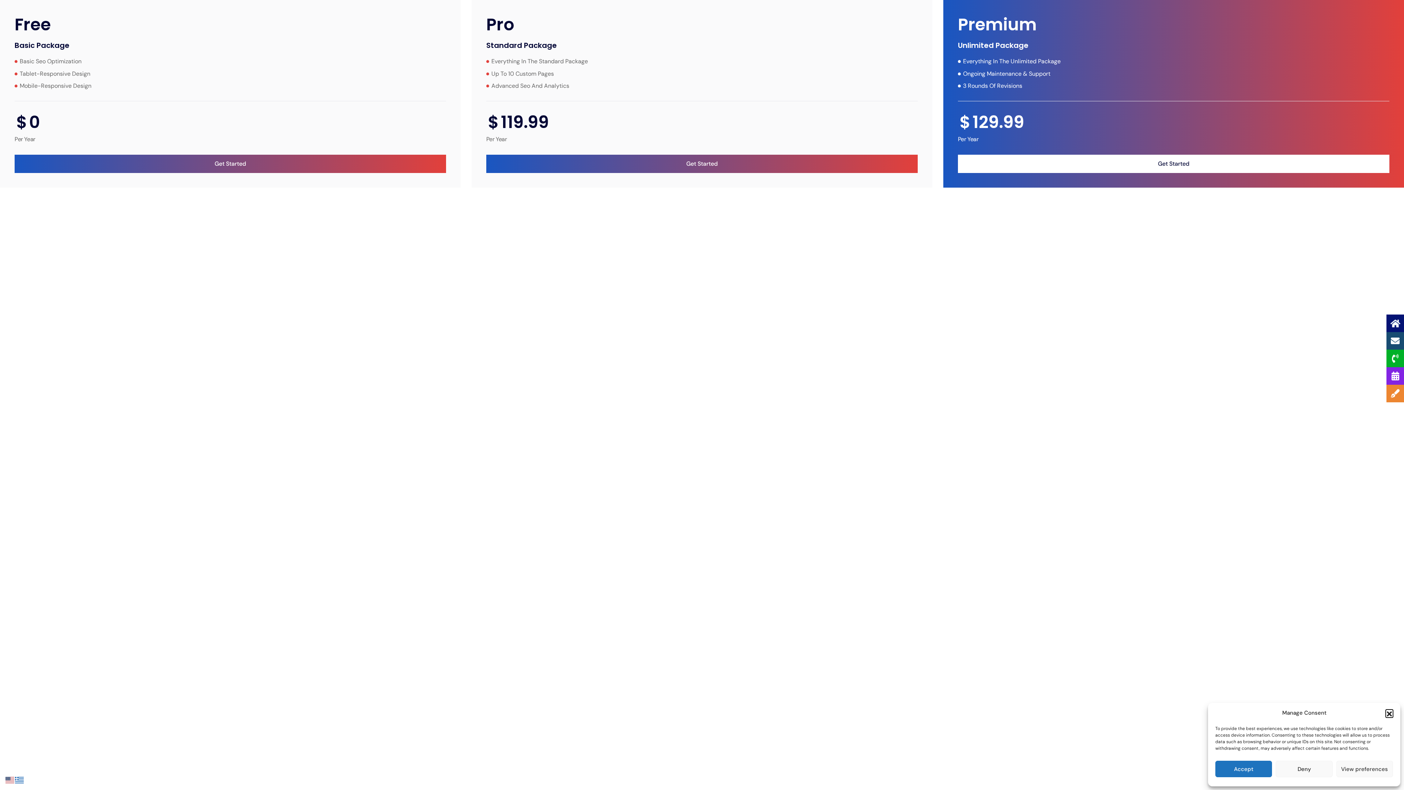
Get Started (230, 164)
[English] (10, 779)
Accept (1243, 769)
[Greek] (19, 779)
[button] (1389, 713)
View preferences (1364, 769)
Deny (1304, 769)
